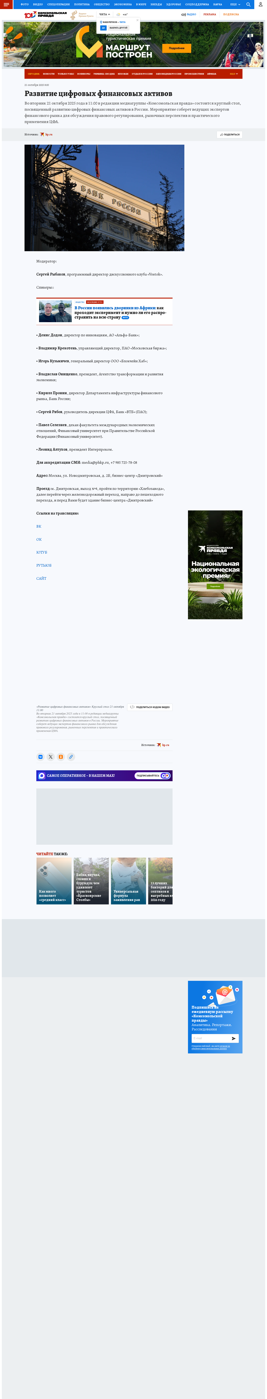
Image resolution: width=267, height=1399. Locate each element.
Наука (217, 4)
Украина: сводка (104, 73)
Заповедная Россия (168, 73)
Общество (102, 4)
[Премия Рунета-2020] (80, 14)
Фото (25, 4)
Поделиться (232, 134)
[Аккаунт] (260, 4)
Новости (48, 73)
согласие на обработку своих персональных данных (211, 1047)
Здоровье (173, 4)
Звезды (156, 4)
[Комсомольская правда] (46, 14)
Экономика (123, 4)
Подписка (231, 14)
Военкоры (83, 73)
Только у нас (66, 73)
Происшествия (194, 73)
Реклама (209, 14)
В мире (141, 4)
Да (103, 28)
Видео (38, 4)
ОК (39, 539)
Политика (82, 4)
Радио (191, 14)
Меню (6, 4)
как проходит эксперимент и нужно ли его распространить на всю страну (120, 313)
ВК (38, 526)
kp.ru (49, 134)
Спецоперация (58, 4)
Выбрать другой (118, 28)
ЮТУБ (41, 552)
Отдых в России (142, 73)
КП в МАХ (123, 73)
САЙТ (41, 578)
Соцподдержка (197, 4)
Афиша (211, 73)
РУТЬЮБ (44, 565)
